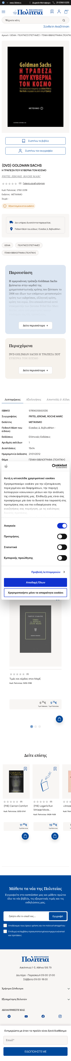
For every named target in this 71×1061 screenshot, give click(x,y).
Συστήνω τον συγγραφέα (39, 150)
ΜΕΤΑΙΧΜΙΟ (16, 194)
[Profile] (58, 11)
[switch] (62, 536)
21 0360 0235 (62, 2)
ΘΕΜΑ (13, 35)
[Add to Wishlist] (25, 768)
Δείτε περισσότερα (35, 325)
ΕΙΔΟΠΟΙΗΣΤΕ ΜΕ (36, 1051)
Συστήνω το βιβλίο (38, 140)
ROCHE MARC (31, 176)
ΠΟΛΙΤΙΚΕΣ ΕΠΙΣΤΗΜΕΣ (29, 35)
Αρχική (5, 35)
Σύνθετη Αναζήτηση (56, 26)
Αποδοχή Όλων (35, 582)
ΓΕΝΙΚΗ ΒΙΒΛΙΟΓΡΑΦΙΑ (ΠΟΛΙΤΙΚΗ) (20, 252)
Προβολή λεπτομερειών (45, 572)
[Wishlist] (52, 11)
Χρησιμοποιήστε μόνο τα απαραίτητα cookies (35, 592)
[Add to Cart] (59, 719)
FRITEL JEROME (12, 176)
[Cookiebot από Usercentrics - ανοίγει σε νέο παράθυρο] (52, 466)
